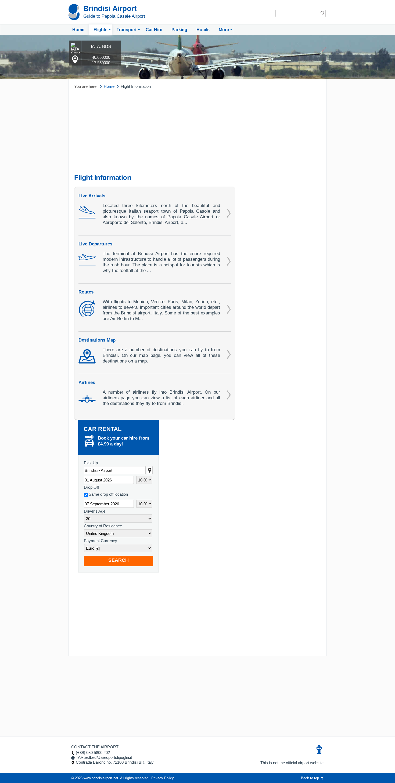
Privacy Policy (162, 778)
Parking (179, 29)
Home (78, 29)
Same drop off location (108, 494)
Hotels (203, 29)
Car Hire (154, 29)
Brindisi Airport (109, 8)
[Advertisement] (154, 131)
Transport (127, 29)
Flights (100, 29)
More (224, 29)
